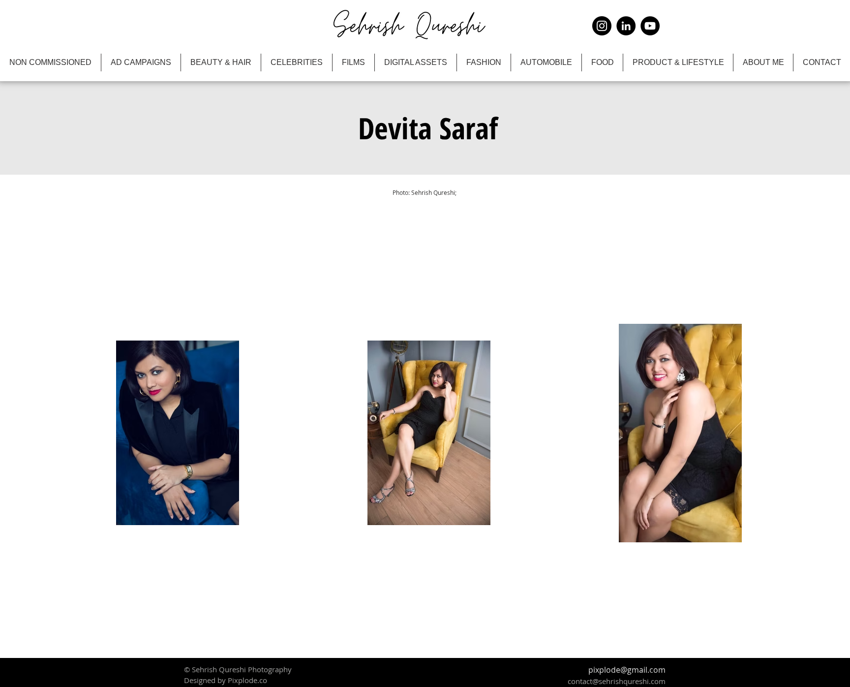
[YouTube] (650, 25)
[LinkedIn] (626, 25)
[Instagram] (601, 25)
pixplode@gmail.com (627, 669)
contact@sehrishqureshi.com (617, 681)
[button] (427, 128)
